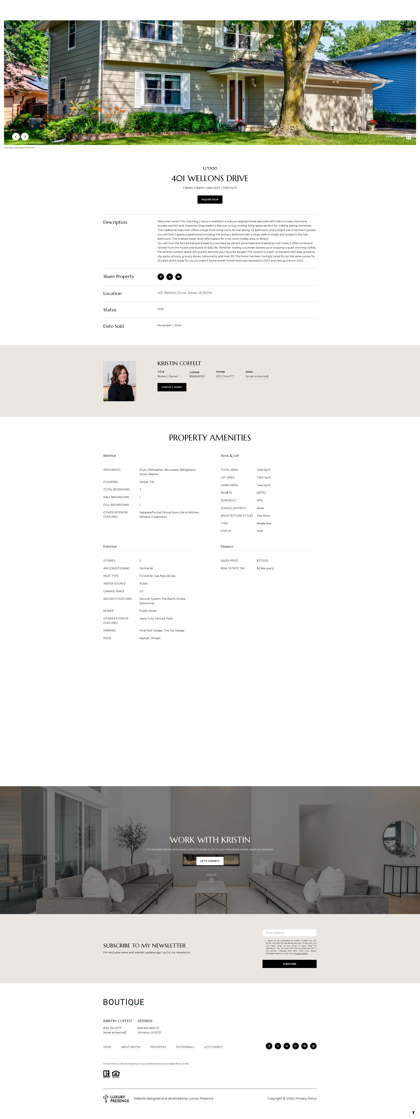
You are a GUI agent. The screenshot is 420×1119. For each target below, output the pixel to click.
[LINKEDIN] (287, 1046)
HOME (107, 1047)
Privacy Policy (301, 953)
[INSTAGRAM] (278, 1046)
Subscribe (289, 963)
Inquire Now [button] (210, 199)
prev (16, 136)
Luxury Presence (201, 1098)
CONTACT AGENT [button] (171, 387)
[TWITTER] (295, 1046)
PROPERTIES (158, 1047)
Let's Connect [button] (210, 860)
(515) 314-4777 (225, 376)
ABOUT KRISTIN (130, 1047)
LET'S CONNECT (213, 1047)
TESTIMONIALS (185, 1047)
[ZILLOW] (313, 1046)
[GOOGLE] (304, 1046)
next (25, 136)
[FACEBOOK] (269, 1046)
